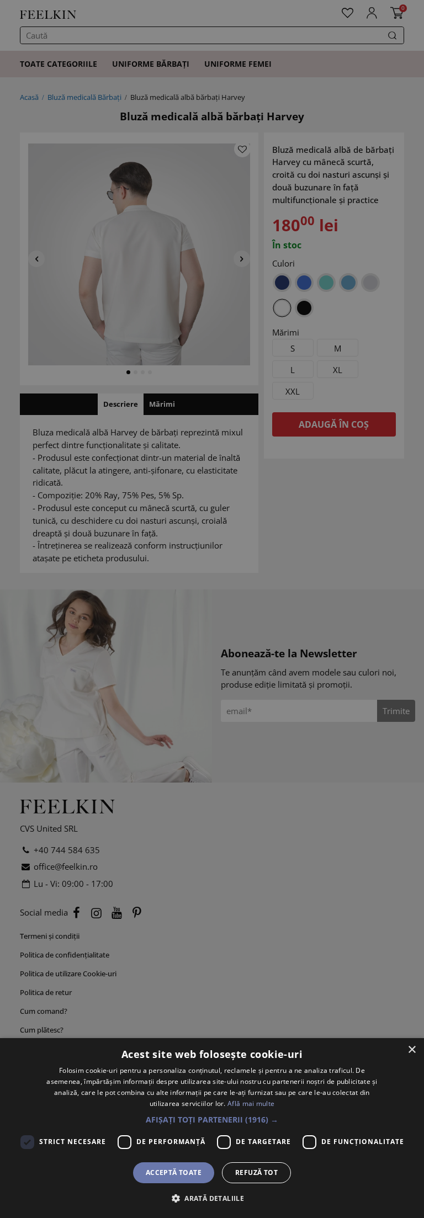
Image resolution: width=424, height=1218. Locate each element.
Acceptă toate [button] (174, 1172)
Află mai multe (250, 1103)
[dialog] (212, 1128)
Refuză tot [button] (256, 1172)
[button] (212, 1119)
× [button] (411, 1050)
